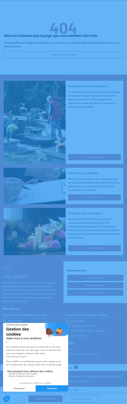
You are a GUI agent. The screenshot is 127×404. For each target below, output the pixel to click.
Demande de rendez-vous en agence (78, 353)
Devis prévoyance (95, 285)
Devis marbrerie (95, 292)
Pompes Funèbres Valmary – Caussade (24, 314)
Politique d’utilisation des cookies (103, 376)
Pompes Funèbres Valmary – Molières (86, 314)
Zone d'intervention (78, 381)
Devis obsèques (95, 277)
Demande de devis (81, 398)
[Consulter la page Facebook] (76, 367)
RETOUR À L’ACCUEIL (63, 54)
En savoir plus (94, 157)
